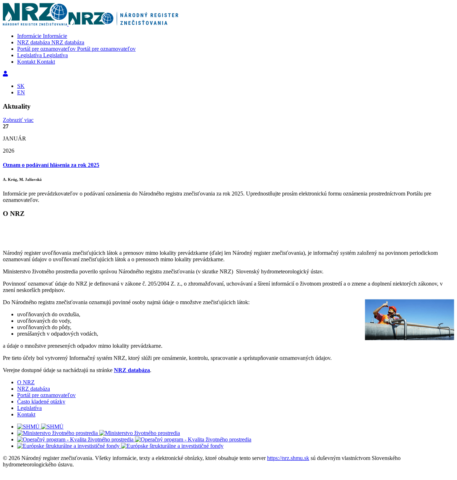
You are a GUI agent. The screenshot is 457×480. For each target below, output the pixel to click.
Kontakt (26, 414)
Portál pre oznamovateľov (46, 395)
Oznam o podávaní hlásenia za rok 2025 (51, 165)
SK (21, 86)
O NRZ (26, 382)
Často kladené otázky (41, 402)
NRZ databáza (132, 370)
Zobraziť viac (18, 120)
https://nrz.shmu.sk (288, 458)
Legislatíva (29, 408)
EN (21, 92)
